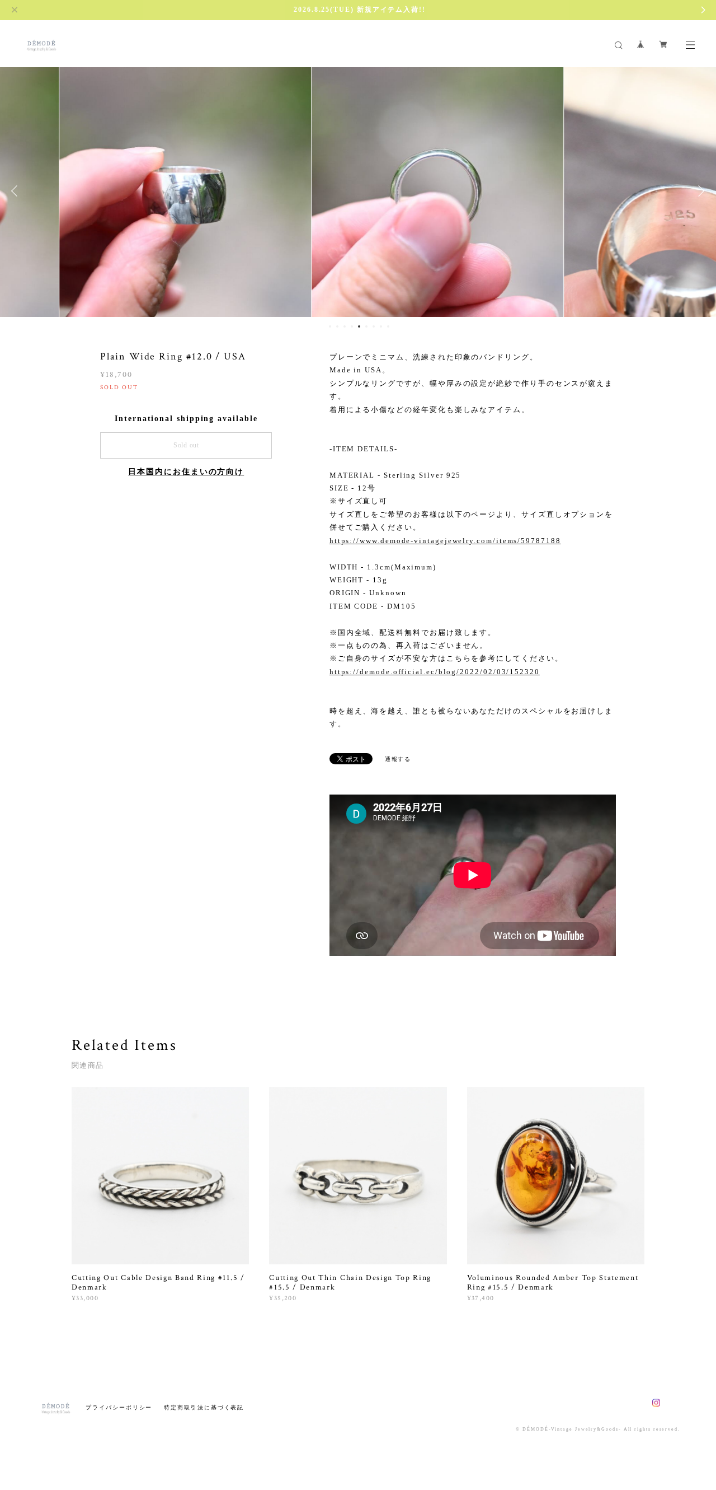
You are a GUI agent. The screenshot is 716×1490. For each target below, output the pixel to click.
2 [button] (337, 326)
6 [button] (366, 326)
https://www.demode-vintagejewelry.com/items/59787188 (445, 540)
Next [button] (699, 191)
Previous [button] (16, 191)
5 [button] (359, 326)
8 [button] (381, 326)
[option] (358, 191)
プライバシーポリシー (119, 1407)
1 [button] (330, 326)
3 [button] (344, 326)
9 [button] (388, 326)
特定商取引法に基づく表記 (204, 1407)
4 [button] (352, 326)
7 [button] (374, 326)
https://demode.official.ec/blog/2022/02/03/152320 (434, 671)
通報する (398, 759)
